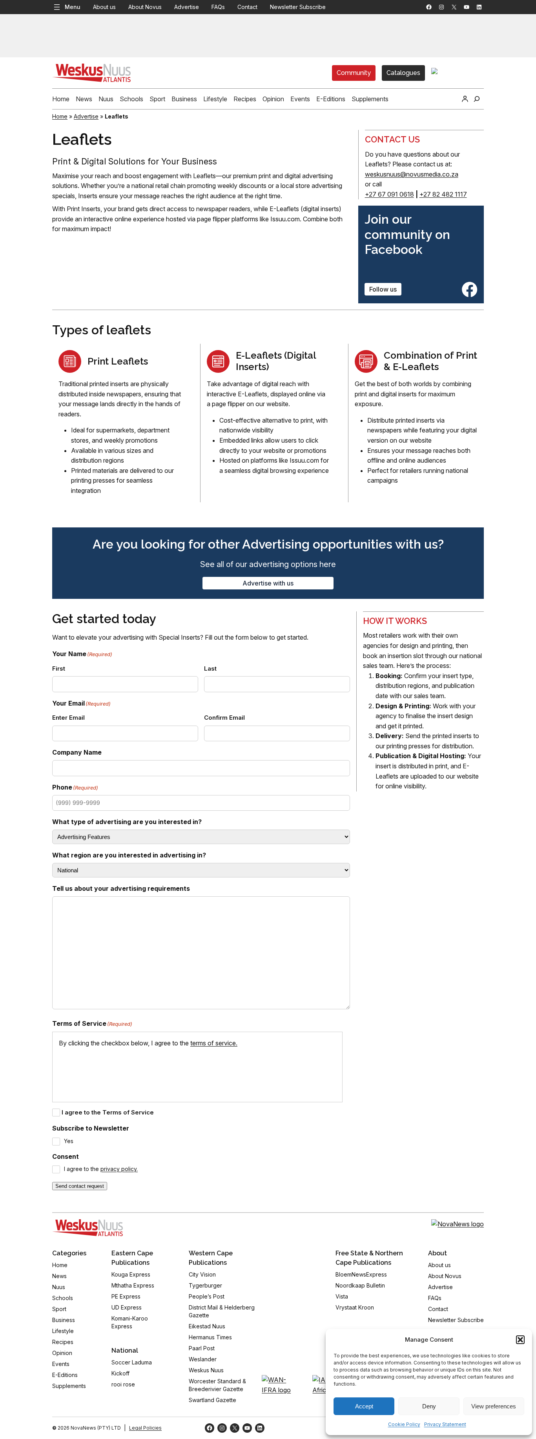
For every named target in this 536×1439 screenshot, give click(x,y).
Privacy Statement (445, 1424)
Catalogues (403, 73)
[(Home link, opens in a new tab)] (87, 1227)
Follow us (383, 289)
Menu (72, 7)
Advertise (86, 116)
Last (210, 668)
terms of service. (213, 1043)
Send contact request (79, 1186)
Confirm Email (224, 717)
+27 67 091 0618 (389, 194)
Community (354, 73)
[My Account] (465, 99)
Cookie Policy (404, 1424)
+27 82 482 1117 (443, 194)
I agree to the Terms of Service (108, 1112)
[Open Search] (477, 99)
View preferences (493, 1406)
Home (59, 116)
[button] (520, 1340)
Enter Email (68, 717)
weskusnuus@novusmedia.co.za (411, 174)
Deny (429, 1406)
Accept (364, 1406)
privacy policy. (119, 1168)
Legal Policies (145, 1428)
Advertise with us (268, 583)
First (58, 668)
